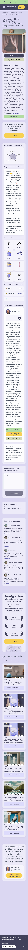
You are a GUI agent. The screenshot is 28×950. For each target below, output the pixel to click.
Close (24, 947)
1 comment (7, 534)
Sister (20, 12)
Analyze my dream (15, 56)
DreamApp (5, 12)
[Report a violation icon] (20, 65)
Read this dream (14, 746)
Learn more (5, 943)
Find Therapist (14, 116)
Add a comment (14, 493)
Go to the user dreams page (10, 661)
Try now (21, 7)
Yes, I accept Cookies (8, 947)
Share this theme (15, 59)
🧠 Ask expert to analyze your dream (14, 434)
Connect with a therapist (15, 430)
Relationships (13, 12)
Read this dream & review (14, 687)
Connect (19, 3)
